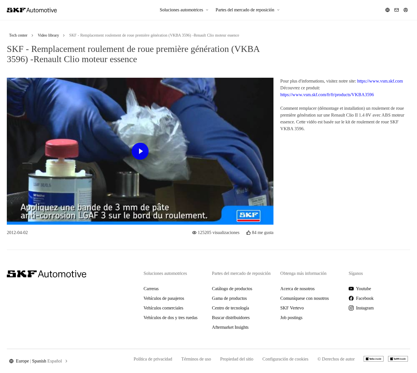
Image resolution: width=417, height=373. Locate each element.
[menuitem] (184, 10)
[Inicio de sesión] (405, 9)
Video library (48, 35)
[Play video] (140, 151)
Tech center (18, 35)
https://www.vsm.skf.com (380, 81)
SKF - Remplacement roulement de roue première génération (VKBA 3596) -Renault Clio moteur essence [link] (154, 35)
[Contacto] (396, 9)
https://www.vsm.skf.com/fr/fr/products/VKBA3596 (327, 94)
